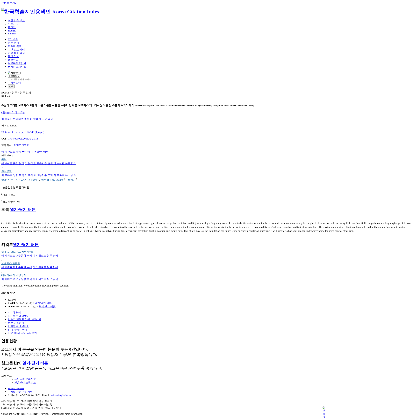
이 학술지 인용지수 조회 (15, 119)
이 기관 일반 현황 (37, 151)
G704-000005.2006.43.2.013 (23, 138)
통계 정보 (13, 56)
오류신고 (13, 24)
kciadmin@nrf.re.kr (61, 395)
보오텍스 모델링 (10, 263)
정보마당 (13, 59)
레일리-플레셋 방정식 (13, 275)
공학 (4, 159)
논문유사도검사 (17, 63)
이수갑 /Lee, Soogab (52, 180)
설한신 (72, 180)
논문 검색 (13, 42)
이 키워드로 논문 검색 (45, 255)
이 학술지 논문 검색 (41, 119)
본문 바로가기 (9, 2)
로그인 (12, 27)
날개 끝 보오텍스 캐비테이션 (18, 251)
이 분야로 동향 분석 (12, 163)
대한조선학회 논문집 (13, 112)
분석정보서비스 (17, 66)
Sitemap (12, 30)
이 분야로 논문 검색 (64, 163)
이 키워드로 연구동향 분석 (16, 255)
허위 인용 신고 (16, 20)
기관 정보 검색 (16, 49)
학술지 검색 (15, 46)
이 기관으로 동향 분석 (14, 151)
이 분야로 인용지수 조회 (39, 163)
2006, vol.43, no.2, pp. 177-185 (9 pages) (22, 132)
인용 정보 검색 (16, 53)
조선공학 (6, 171)
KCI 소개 (13, 39)
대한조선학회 (21, 145)
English (12, 33)
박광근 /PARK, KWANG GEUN (19, 180)
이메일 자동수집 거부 (20, 391)
